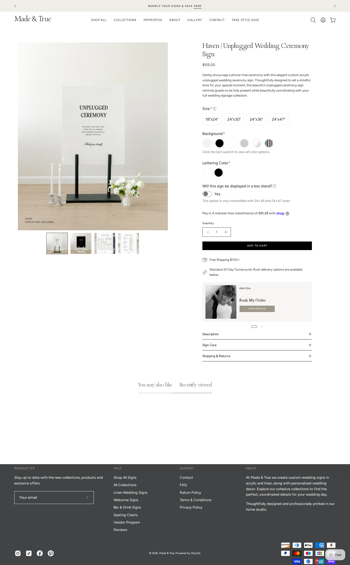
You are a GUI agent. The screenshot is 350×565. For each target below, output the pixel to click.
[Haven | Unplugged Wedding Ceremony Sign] (57, 243)
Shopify (195, 553)
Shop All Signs (125, 477)
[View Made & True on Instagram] (17, 553)
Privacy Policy (191, 507)
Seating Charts (126, 515)
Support (187, 468)
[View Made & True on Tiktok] (28, 553)
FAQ (183, 485)
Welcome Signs (126, 500)
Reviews (120, 530)
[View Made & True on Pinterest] (50, 553)
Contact (186, 477)
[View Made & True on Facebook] (39, 553)
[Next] (335, 6)
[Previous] (15, 6)
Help (117, 468)
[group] (175, 6)
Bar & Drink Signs (127, 507)
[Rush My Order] (220, 302)
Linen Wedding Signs (130, 492)
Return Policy (190, 492)
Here (198, 6)
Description (210, 334)
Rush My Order (252, 300)
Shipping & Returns (216, 356)
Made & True (32, 19)
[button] (175, 20)
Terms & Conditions (195, 500)
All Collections (125, 485)
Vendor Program (127, 522)
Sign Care (209, 345)
